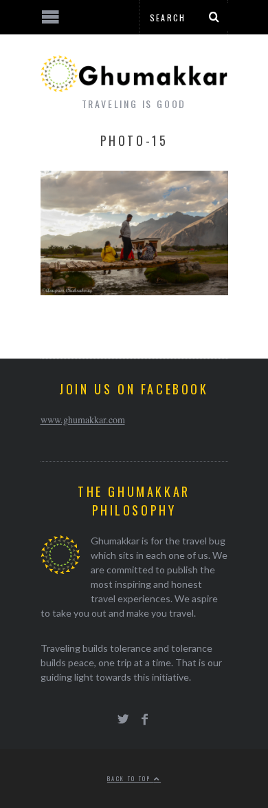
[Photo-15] (134, 290)
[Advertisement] (113, 756)
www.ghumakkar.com (83, 419)
